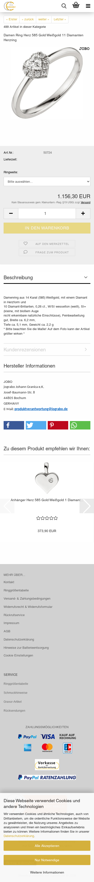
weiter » (43, 19)
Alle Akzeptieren (47, 846)
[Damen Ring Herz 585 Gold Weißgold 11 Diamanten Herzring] (47, 82)
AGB (7, 631)
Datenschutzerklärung (19, 836)
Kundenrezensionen (25, 350)
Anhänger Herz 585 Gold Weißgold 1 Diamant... (47, 500)
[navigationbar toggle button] (88, 6)
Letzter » (60, 19)
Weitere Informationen (47, 872)
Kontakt (9, 582)
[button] (11, 213)
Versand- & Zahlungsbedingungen (27, 598)
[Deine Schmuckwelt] (8, 6)
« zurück (28, 19)
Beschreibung (18, 277)
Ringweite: (11, 172)
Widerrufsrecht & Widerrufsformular (28, 607)
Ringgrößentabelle (16, 590)
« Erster (11, 19)
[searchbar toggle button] (64, 6)
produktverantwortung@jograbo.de (41, 409)
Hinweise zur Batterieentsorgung (26, 647)
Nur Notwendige (47, 860)
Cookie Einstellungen (18, 655)
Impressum (11, 623)
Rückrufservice (14, 615)
